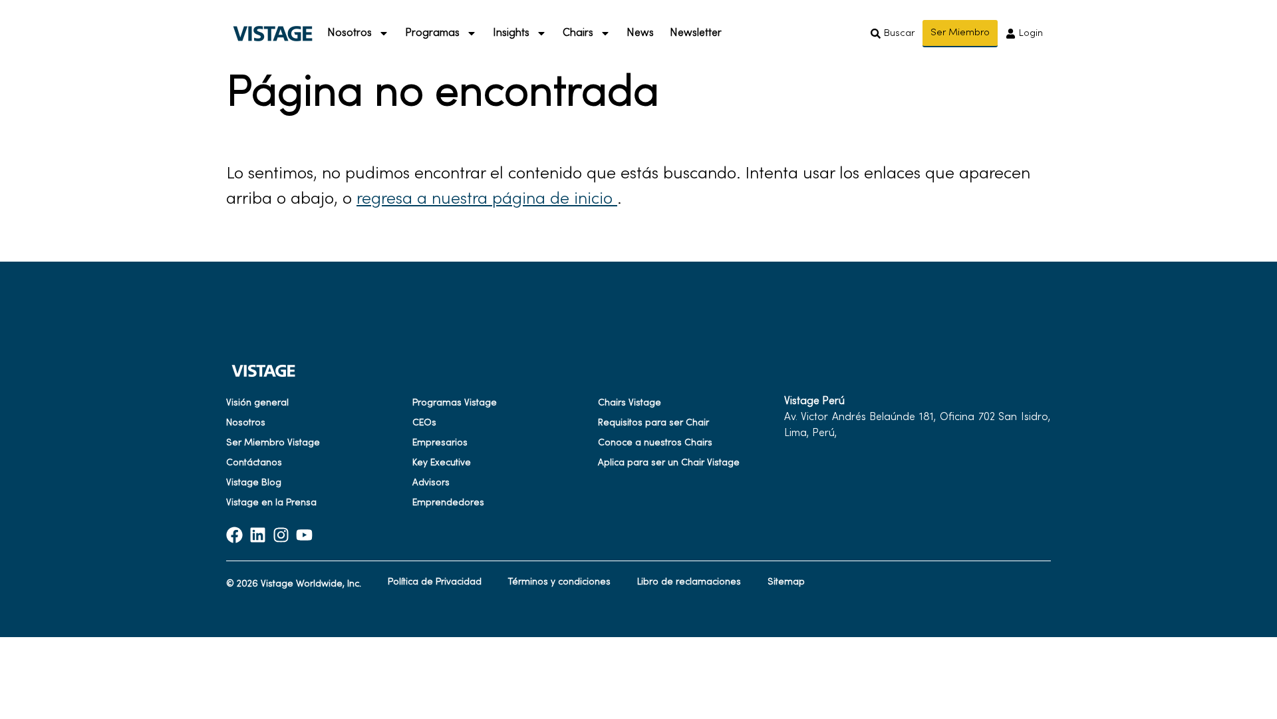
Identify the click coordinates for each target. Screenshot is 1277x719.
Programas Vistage (454, 403)
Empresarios (440, 443)
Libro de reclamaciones (689, 582)
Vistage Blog (253, 483)
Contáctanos (254, 463)
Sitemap (786, 582)
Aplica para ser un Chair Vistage (669, 463)
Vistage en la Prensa (271, 503)
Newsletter (696, 33)
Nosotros (245, 423)
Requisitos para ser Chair (653, 423)
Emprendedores (448, 503)
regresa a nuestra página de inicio (486, 200)
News (640, 33)
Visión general (257, 403)
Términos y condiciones (559, 582)
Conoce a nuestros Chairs (655, 443)
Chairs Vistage (629, 403)
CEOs (424, 423)
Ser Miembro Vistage (273, 443)
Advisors (431, 483)
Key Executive (441, 463)
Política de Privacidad (435, 582)
